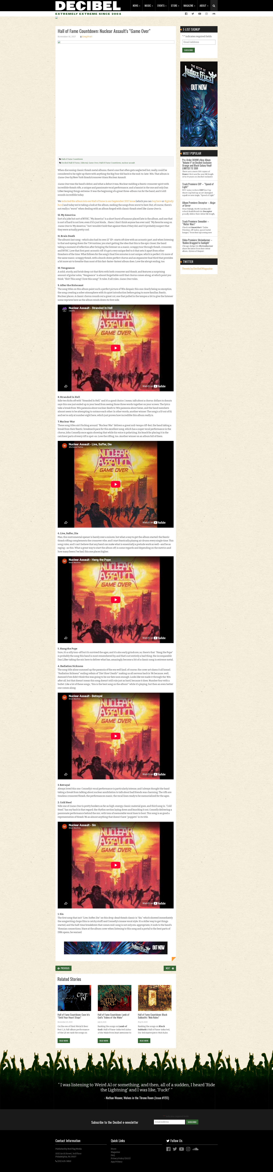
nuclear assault (128, 163)
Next (169, 968)
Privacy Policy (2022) (121, 1158)
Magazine (189, 5)
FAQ (113, 1155)
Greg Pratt (87, 36)
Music (148, 5)
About (203, 5)
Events (161, 5)
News (136, 5)
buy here (156, 201)
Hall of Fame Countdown (72, 159)
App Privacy (116, 1161)
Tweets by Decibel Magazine (197, 268)
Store (174, 5)
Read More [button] (63, 1040)
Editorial (84, 163)
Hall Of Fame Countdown (110, 163)
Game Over (93, 163)
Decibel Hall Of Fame (70, 163)
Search (215, 9)
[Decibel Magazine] (88, 5)
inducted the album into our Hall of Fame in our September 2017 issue (99, 201)
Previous (64, 968)
